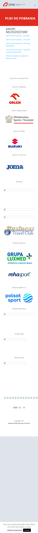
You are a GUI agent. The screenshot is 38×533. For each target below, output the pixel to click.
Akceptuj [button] (27, 530)
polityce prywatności (14, 530)
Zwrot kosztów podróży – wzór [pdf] (18, 39)
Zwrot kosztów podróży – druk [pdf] (17, 36)
